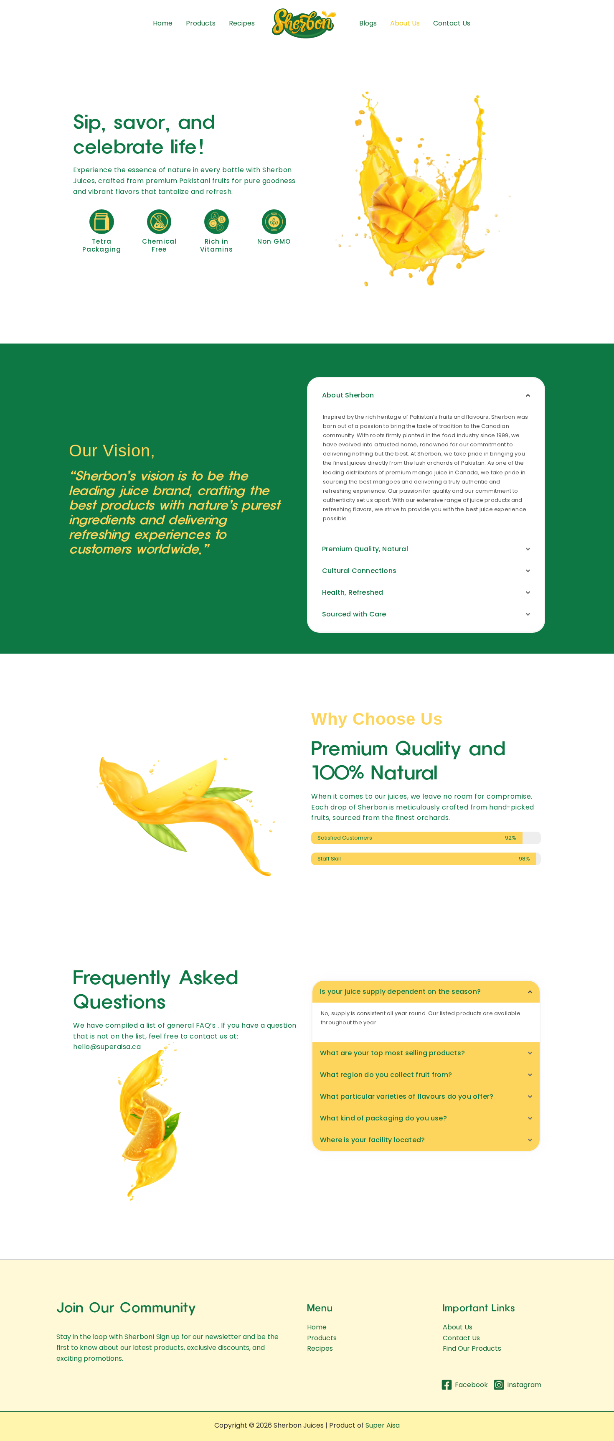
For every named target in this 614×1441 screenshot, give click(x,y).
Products (201, 23)
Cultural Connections (359, 570)
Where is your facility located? (372, 1140)
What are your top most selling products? (392, 1053)
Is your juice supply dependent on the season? (400, 991)
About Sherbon (348, 395)
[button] (426, 395)
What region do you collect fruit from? (386, 1074)
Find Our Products (472, 1348)
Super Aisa (382, 1425)
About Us (405, 23)
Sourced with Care (354, 614)
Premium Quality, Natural (365, 549)
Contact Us (451, 23)
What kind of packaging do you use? (383, 1118)
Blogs (368, 23)
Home (163, 23)
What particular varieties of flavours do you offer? (406, 1096)
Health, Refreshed (352, 592)
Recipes (242, 23)
